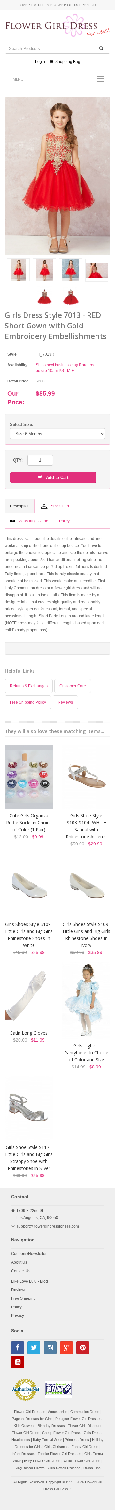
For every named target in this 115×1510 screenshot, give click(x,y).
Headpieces (21, 1440)
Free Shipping (23, 1298)
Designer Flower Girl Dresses (78, 1419)
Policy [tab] (64, 521)
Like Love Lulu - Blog (29, 1281)
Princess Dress (77, 1440)
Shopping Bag (66, 61)
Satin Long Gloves (29, 1033)
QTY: (18, 460)
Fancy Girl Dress (85, 1447)
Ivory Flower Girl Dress (42, 1461)
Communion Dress (84, 1412)
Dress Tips (92, 1468)
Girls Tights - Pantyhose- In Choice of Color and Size (86, 1053)
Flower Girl (76, 1426)
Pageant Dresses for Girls (32, 1419)
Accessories (57, 1412)
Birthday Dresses (51, 1426)
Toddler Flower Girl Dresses (59, 1454)
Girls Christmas (56, 1447)
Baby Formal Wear (47, 1440)
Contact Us (20, 1271)
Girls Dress (93, 1433)
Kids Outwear (24, 1426)
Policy (16, 1307)
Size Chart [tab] (60, 506)
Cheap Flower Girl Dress (61, 1433)
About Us (19, 1262)
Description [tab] (20, 506)
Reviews (65, 702)
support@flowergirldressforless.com (48, 1226)
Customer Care (72, 686)
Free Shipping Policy (28, 702)
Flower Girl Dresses (29, 1412)
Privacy (17, 1316)
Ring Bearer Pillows (30, 1468)
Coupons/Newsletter (29, 1254)
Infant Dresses (23, 1454)
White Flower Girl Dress (81, 1461)
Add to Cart (55, 477)
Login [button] (40, 61)
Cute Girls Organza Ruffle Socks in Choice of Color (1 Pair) (29, 823)
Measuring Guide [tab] (33, 521)
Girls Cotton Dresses (64, 1468)
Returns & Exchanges (29, 686)
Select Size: (21, 424)
